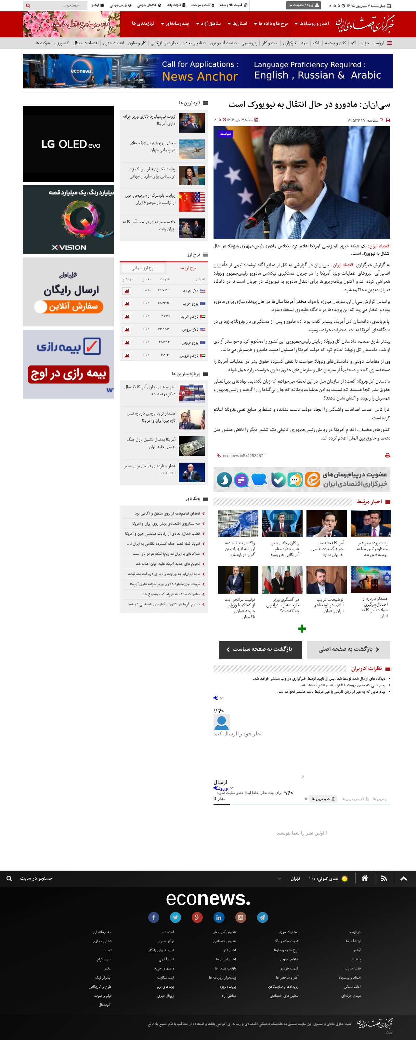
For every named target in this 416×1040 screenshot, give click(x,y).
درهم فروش (189, 355)
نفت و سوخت (201, 5)
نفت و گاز (270, 43)
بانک (316, 43)
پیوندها (356, 959)
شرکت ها (43, 43)
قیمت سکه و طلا (286, 941)
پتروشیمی (249, 43)
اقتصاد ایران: (379, 246)
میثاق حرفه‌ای (351, 996)
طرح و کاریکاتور (100, 986)
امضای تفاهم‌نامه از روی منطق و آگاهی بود (168, 513)
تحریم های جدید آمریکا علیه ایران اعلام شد (168, 564)
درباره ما (355, 932)
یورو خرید (190, 303)
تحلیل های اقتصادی (284, 996)
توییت (107, 950)
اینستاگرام (104, 959)
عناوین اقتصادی (224, 941)
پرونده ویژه (228, 986)
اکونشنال (105, 1005)
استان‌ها (239, 24)
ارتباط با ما (353, 941)
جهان (365, 43)
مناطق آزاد (210, 24)
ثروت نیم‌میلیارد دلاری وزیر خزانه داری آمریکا (165, 584)
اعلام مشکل (352, 986)
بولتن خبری (166, 941)
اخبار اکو (229, 950)
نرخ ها (273, 24)
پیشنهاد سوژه (289, 932)
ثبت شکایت (165, 977)
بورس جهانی (119, 5)
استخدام (168, 932)
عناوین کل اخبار (224, 932)
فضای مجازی (102, 941)
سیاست (225, 134)
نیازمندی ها (143, 23)
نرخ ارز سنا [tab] (187, 268)
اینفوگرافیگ (103, 977)
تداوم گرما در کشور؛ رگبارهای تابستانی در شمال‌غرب (162, 604)
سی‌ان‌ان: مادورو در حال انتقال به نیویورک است (309, 105)
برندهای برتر (165, 986)
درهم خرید (190, 316)
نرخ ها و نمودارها (286, 950)
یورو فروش (190, 342)
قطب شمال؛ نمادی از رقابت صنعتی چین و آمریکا (163, 534)
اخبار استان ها (226, 959)
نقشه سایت (353, 968)
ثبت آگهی (166, 959)
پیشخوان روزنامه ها (222, 977)
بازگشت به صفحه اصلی (346, 649)
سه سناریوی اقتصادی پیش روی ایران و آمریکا (166, 523)
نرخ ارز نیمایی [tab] (143, 268)
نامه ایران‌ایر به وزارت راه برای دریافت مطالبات (164, 574)
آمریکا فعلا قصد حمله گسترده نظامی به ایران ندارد (162, 544)
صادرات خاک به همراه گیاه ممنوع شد (171, 594)
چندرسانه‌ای (177, 24)
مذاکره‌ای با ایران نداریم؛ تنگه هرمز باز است (167, 554)
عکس (107, 968)
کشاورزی (61, 43)
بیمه (304, 43)
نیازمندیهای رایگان (161, 950)
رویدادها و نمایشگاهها (282, 986)
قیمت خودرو (289, 968)
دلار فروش (190, 329)
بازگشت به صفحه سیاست (261, 649)
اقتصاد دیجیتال (85, 43)
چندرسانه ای (102, 932)
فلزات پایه (174, 5)
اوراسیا (378, 43)
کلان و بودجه (335, 43)
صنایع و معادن (194, 43)
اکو (353, 43)
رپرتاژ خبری (165, 996)
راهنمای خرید (164, 968)
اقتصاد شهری (113, 43)
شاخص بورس (289, 959)
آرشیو (96, 5)
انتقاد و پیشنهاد (349, 977)
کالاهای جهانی (147, 5)
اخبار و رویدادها (313, 24)
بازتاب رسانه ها (225, 968)
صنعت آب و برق (223, 43)
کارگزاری (290, 43)
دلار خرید (191, 291)
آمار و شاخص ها (287, 977)
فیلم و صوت (102, 996)
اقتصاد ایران (344, 265)
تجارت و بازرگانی (164, 43)
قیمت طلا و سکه (231, 5)
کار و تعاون (137, 43)
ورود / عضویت (303, 5)
